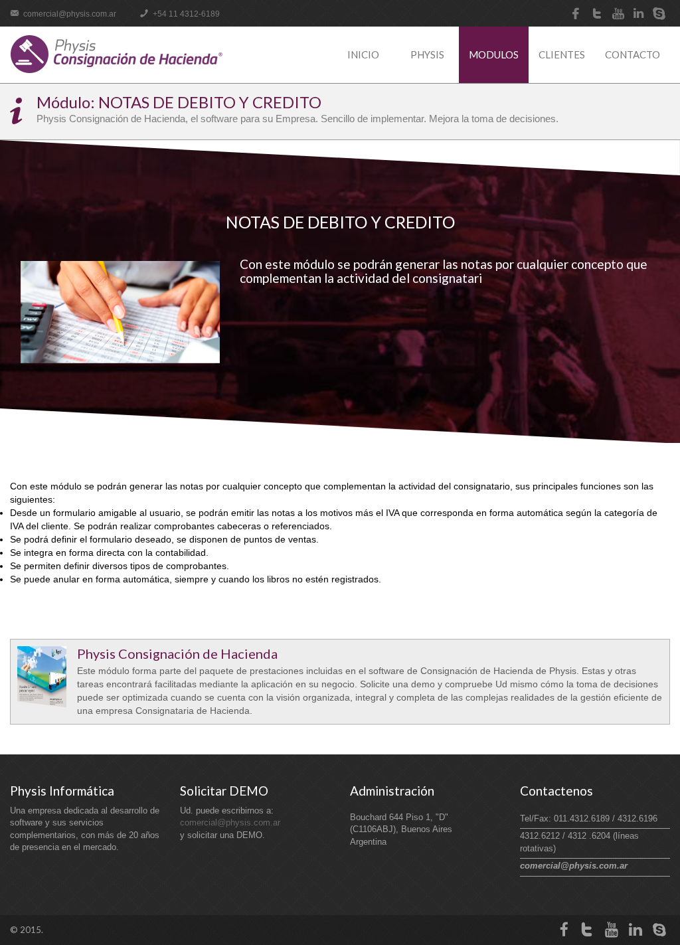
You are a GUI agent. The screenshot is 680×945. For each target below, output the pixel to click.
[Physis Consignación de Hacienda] (116, 53)
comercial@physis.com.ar (68, 14)
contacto (632, 54)
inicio (363, 54)
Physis (427, 54)
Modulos (494, 54)
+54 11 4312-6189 (185, 14)
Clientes (562, 54)
